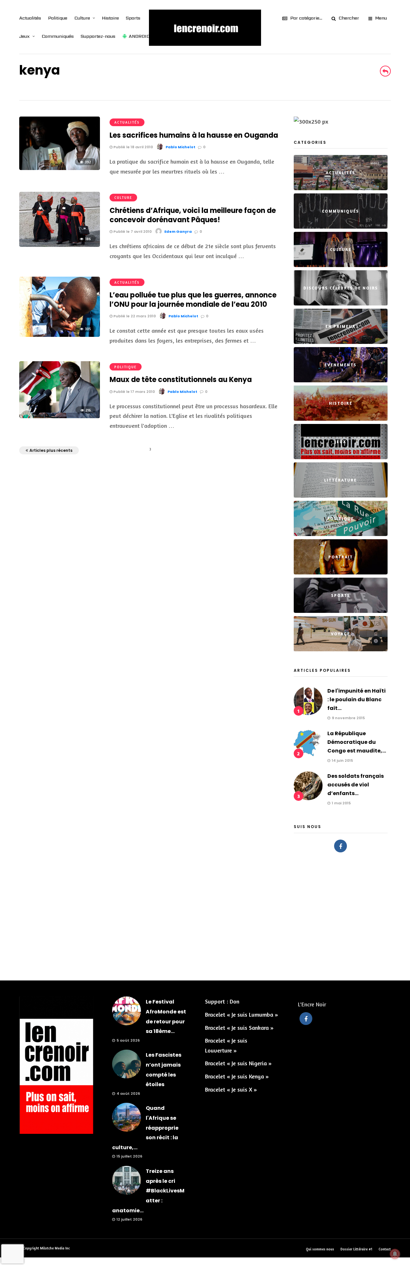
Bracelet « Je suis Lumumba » (241, 1014)
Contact (385, 1249)
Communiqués (58, 36)
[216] (59, 415)
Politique (57, 18)
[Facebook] (340, 846)
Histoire (110, 18)
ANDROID (139, 36)
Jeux (24, 36)
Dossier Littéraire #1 (356, 1249)
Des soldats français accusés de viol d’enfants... (355, 784)
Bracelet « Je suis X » (231, 1089)
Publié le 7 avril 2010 (132, 231)
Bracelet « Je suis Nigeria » (238, 1063)
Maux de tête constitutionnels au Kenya (181, 380)
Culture (82, 18)
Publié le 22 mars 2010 (134, 316)
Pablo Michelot (180, 147)
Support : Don (222, 1001)
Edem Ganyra (178, 231)
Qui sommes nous (320, 1249)
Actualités (30, 18)
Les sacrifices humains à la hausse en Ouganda (194, 135)
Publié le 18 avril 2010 (132, 147)
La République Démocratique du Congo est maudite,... (356, 742)
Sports (133, 18)
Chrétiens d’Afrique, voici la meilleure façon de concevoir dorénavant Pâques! (193, 215)
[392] (59, 167)
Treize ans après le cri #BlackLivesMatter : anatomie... (148, 1190)
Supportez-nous (98, 36)
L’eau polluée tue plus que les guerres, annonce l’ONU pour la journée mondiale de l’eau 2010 (193, 299)
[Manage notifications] (395, 1254)
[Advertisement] (205, 913)
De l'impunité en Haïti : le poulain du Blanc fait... (356, 699)
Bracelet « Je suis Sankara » (239, 1027)
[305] (59, 334)
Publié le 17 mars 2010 (133, 391)
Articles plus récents (50, 450)
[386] (59, 244)
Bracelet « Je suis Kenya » (237, 1076)
